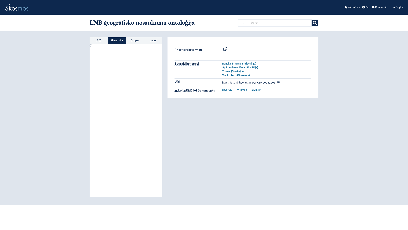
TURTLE (242, 90)
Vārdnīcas (353, 7)
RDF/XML (228, 90)
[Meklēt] (314, 23)
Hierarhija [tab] (117, 40)
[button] (243, 23)
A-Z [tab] (98, 40)
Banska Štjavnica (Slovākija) (239, 63)
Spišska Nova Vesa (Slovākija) (240, 67)
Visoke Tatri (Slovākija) (236, 75)
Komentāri (381, 7)
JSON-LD (255, 90)
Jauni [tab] (153, 40)
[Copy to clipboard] (225, 49)
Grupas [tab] (135, 40)
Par (367, 7)
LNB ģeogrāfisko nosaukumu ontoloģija (142, 22)
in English (398, 7)
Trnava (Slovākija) (233, 71)
